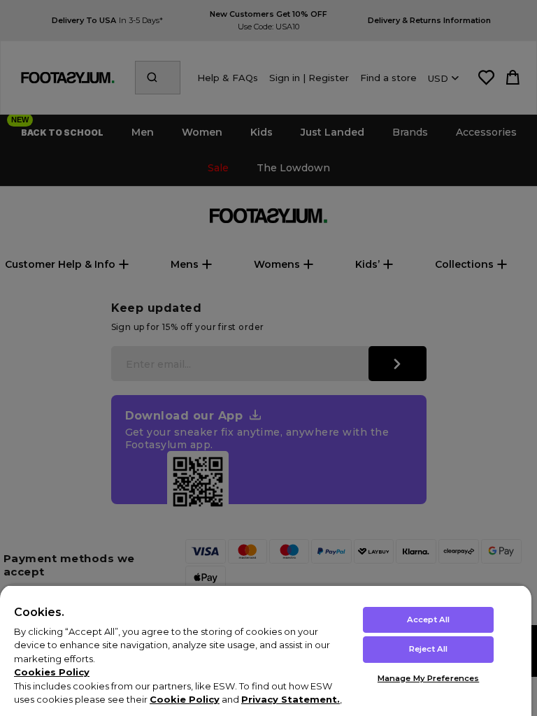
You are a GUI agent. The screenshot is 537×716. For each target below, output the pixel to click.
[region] (265, 650)
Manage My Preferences (428, 678)
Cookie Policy (185, 699)
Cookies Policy (52, 672)
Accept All (428, 619)
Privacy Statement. (290, 699)
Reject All (428, 649)
